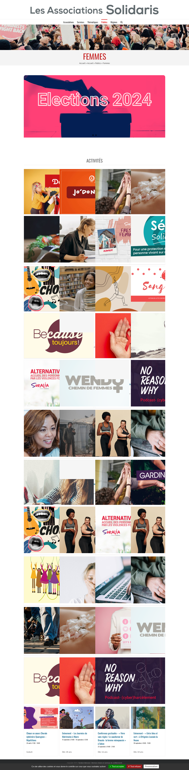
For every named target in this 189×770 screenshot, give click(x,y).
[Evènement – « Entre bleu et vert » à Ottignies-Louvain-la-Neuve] (148, 718)
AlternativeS (58, 381)
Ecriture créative (58, 481)
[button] (121, 21)
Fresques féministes (130, 237)
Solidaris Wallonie (84, 763)
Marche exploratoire (58, 628)
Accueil (82, 63)
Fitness (130, 431)
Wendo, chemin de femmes (94, 381)
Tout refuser (135, 766)
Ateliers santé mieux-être (94, 320)
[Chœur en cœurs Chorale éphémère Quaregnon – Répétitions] (41, 718)
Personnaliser (151, 766)
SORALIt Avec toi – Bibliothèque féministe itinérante (130, 367)
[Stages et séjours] (94, 37)
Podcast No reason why (130, 678)
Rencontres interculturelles (130, 190)
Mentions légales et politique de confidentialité (106, 763)
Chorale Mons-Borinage (58, 287)
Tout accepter (117, 766)
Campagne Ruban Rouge (130, 334)
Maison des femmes (58, 577)
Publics (98, 63)
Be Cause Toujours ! (58, 334)
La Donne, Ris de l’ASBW (58, 190)
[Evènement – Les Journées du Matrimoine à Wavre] (77, 718)
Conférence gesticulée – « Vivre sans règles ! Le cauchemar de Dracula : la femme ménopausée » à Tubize (112, 738)
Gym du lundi (130, 287)
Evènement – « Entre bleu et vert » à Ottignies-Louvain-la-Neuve (146, 737)
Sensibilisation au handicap (58, 431)
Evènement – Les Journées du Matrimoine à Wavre (74, 735)
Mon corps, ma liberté (94, 628)
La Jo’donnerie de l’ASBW (94, 190)
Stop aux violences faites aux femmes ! (94, 577)
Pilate (94, 527)
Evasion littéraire (94, 287)
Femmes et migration (94, 431)
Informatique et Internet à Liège (130, 577)
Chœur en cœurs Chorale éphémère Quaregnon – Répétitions (36, 737)
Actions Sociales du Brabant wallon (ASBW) (94, 237)
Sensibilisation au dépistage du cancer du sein (130, 628)
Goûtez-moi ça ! (58, 237)
